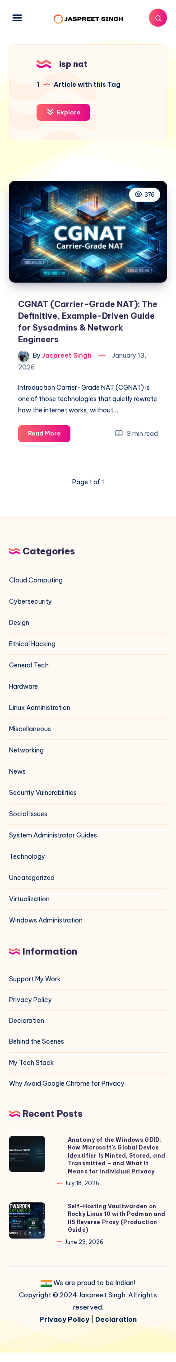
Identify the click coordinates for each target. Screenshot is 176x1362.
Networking (26, 750)
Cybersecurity (30, 601)
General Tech (29, 665)
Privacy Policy (30, 1000)
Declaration (26, 1021)
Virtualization (29, 899)
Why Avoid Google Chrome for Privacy (67, 1083)
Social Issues (28, 814)
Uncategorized (32, 878)
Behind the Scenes (36, 1041)
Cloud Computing (36, 580)
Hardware (23, 686)
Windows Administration (46, 920)
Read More (49, 435)
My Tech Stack (31, 1063)
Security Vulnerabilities (43, 793)
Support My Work (34, 979)
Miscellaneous (30, 729)
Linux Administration (39, 708)
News (17, 771)
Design (19, 623)
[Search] (158, 18)
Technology (27, 856)
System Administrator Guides (53, 835)
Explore (68, 112)
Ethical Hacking (32, 644)
